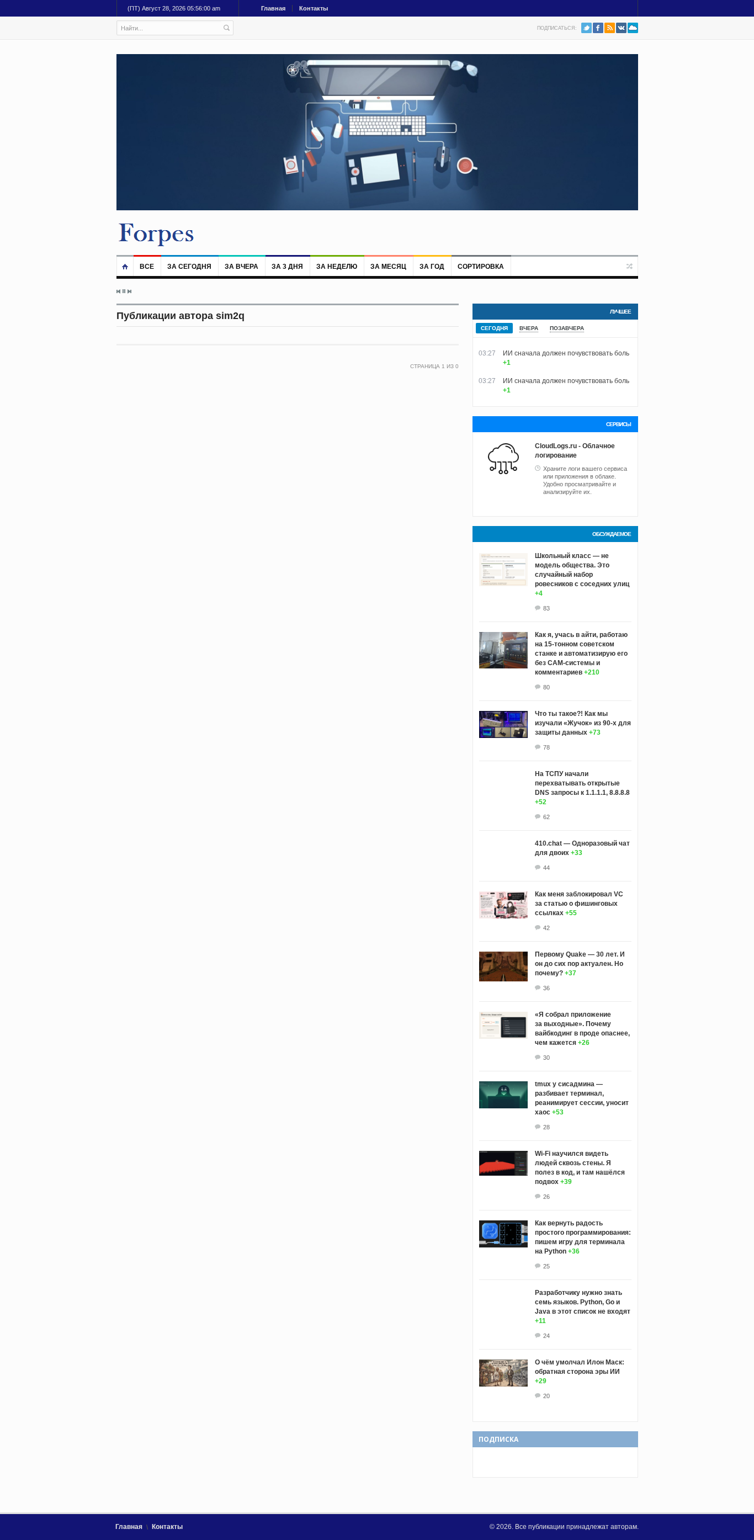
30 (546, 1057)
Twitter (586, 28)
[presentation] (494, 328)
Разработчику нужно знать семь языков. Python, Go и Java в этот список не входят (582, 1302)
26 (546, 1196)
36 (546, 988)
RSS (609, 28)
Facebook (598, 28)
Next (129, 291)
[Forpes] (156, 234)
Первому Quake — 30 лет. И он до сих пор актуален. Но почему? (580, 963)
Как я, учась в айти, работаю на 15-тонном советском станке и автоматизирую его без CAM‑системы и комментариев (581, 653)
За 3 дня (287, 266)
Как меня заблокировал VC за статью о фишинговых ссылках (579, 903)
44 (546, 867)
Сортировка (481, 266)
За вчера (241, 266)
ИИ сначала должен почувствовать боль (566, 353)
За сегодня (189, 266)
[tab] (494, 328)
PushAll (633, 28)
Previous (118, 291)
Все (147, 266)
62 (546, 817)
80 (546, 687)
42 (546, 928)
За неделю (336, 266)
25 (546, 1266)
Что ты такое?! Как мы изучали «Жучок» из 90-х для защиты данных (583, 723)
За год (432, 266)
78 (546, 747)
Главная (273, 8)
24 (546, 1335)
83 (546, 608)
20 (546, 1396)
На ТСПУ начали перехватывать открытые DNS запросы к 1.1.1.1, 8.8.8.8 (582, 783)
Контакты (313, 8)
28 (546, 1127)
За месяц (388, 266)
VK (621, 28)
